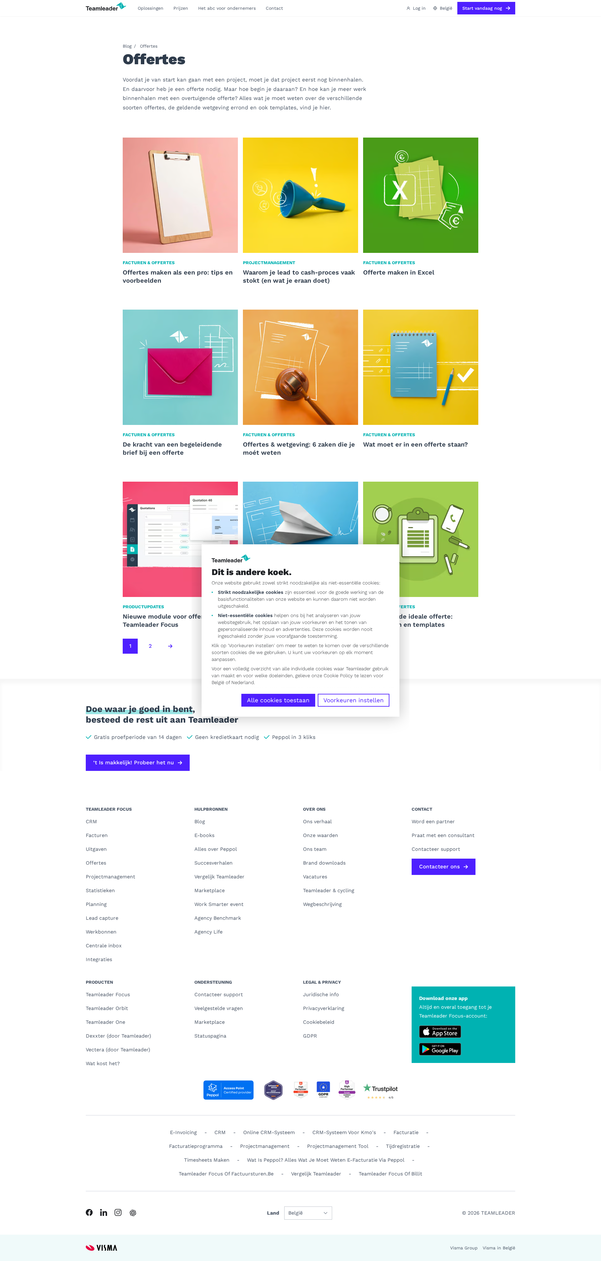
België (218, 682)
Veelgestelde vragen (218, 1008)
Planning (96, 904)
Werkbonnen (101, 932)
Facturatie (406, 1132)
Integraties (99, 959)
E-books (204, 835)
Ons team (314, 849)
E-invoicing (183, 1132)
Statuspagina (210, 1036)
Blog (127, 46)
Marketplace (209, 890)
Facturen (97, 835)
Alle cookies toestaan (278, 700)
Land (273, 1213)
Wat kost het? (103, 1063)
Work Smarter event (219, 904)
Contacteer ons (439, 866)
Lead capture (102, 918)
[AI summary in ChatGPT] (133, 1213)
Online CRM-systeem (269, 1132)
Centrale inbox (104, 946)
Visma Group (464, 1247)
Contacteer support (218, 994)
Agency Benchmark (217, 918)
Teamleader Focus (108, 994)
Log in (419, 8)
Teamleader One (105, 1022)
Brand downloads (324, 863)
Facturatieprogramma (196, 1146)
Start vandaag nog (482, 8)
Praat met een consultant (443, 835)
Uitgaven (96, 849)
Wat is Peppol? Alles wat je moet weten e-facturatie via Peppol (325, 1160)
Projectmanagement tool (337, 1146)
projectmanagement (265, 1146)
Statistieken (100, 890)
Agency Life (208, 932)
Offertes (148, 46)
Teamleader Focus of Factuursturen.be (226, 1174)
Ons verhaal (317, 821)
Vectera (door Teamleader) (118, 1050)
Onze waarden (320, 835)
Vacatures (315, 877)
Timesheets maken (206, 1160)
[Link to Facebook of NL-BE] (89, 1212)
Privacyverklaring (323, 1008)
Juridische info (321, 994)
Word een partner (433, 821)
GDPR (310, 1036)
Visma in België (499, 1247)
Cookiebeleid (318, 1022)
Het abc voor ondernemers (227, 8)
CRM (91, 821)
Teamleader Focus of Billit (390, 1174)
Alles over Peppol (215, 849)
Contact (274, 8)
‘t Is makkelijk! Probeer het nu (133, 762)
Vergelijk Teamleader (219, 877)
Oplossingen (150, 8)
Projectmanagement (110, 877)
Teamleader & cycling (328, 890)
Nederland (242, 682)
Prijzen (180, 8)
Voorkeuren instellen (353, 700)
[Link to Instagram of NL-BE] (118, 1212)
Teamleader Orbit (107, 1008)
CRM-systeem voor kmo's (344, 1132)
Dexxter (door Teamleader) (118, 1036)
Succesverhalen (213, 863)
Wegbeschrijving (322, 904)
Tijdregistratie (403, 1146)
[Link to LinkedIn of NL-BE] (103, 1212)
